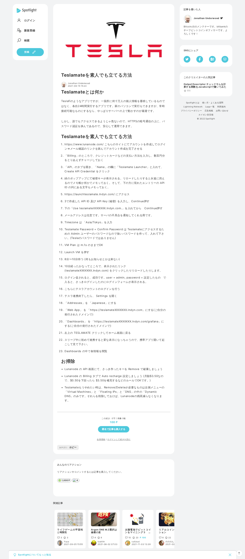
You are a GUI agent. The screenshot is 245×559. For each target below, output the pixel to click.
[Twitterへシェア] (187, 59)
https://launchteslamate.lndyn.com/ (89, 194)
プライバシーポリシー (191, 111)
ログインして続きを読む (118, 439)
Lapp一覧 (210, 107)
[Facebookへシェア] (199, 59)
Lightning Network (193, 107)
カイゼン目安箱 (205, 115)
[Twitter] (221, 18)
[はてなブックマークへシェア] (212, 59)
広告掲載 (209, 111)
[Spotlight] (26, 13)
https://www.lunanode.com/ (84, 144)
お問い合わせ (222, 111)
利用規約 (221, 107)
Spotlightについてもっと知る (34, 555)
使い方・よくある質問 (212, 103)
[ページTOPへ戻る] (239, 553)
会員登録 (101, 439)
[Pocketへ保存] (225, 59)
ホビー (68, 447)
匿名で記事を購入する (113, 429)
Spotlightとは (193, 103)
